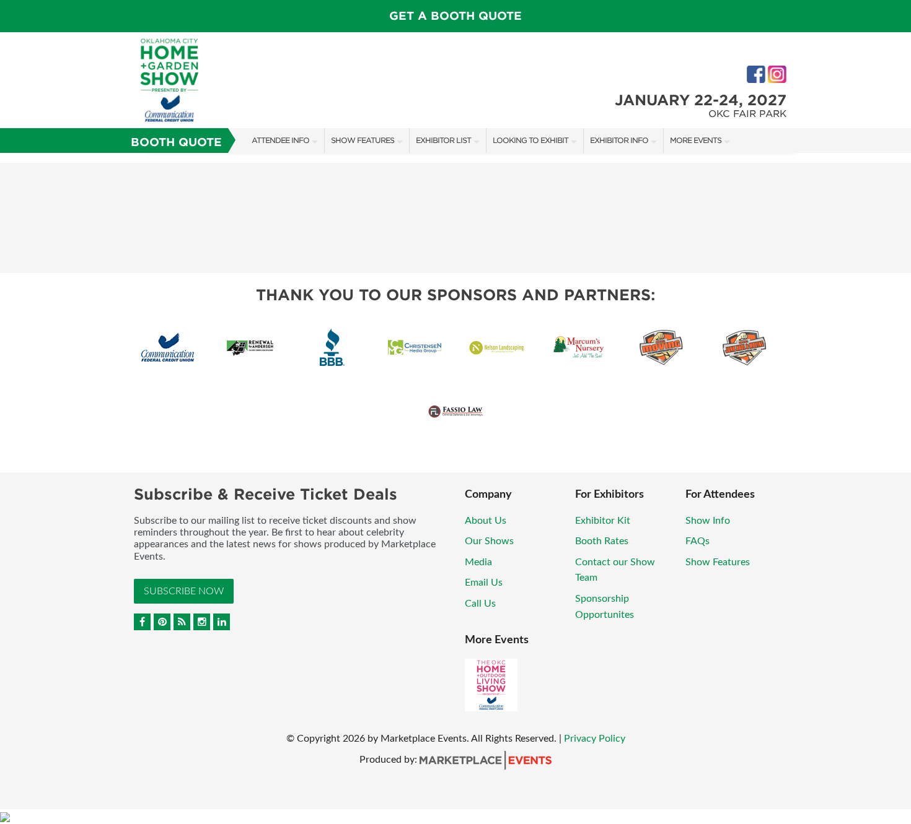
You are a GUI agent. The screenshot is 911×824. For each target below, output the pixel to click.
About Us (485, 521)
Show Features (362, 140)
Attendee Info (280, 140)
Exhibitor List (443, 140)
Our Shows (489, 541)
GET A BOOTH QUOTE (455, 15)
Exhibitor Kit (602, 521)
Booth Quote (176, 142)
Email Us (484, 583)
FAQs (697, 541)
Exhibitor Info (619, 140)
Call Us (480, 604)
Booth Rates (601, 541)
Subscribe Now (184, 591)
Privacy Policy (594, 739)
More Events (695, 140)
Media (478, 562)
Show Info (707, 521)
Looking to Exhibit (530, 140)
